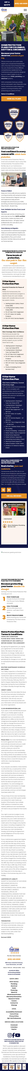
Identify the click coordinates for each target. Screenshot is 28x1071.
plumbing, (18, 76)
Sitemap (14, 1005)
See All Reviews (14, 496)
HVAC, (13, 76)
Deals (14, 988)
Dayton (14, 1029)
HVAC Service (14, 982)
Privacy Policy (14, 1016)
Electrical (14, 986)
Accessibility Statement (14, 1012)
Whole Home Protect (14, 994)
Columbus (14, 1027)
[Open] (25, 10)
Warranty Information (14, 997)
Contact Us (14, 1003)
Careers (14, 1001)
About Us (14, 992)
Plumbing (14, 984)
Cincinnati (14, 1025)
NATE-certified (20, 216)
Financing (14, 990)
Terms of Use (14, 1014)
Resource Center (14, 999)
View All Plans (14, 99)
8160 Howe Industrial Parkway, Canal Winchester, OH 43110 (14, 963)
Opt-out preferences (14, 1018)
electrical (4, 78)
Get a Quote (7, 3)
